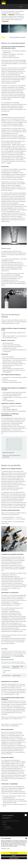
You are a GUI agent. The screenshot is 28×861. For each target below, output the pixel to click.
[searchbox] (12, 6)
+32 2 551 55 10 (8, 828)
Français (4, 14)
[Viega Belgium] (3, 2)
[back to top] (26, 815)
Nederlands (11, 14)
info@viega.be (7, 826)
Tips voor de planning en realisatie (18, 37)
